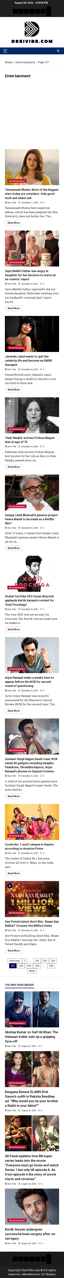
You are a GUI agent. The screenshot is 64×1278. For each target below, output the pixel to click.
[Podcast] (48, 8)
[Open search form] (58, 51)
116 (53, 960)
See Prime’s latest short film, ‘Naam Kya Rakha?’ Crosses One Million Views (32, 899)
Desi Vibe (11, 202)
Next (32, 970)
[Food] (43, 11)
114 (37, 960)
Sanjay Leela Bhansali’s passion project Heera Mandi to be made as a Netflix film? (32, 493)
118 (21, 965)
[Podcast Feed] (48, 13)
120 (37, 965)
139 (51, 965)
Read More (15, 222)
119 (29, 965)
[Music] (26, 11)
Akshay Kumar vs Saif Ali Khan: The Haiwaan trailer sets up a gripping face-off (31, 1036)
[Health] (37, 11)
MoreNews (29, 1274)
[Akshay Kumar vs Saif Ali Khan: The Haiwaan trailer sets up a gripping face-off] (32, 1009)
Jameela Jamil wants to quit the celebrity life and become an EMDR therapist (32, 334)
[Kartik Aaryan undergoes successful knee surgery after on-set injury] (32, 1207)
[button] (5, 50)
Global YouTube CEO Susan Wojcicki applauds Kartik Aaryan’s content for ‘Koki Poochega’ (32, 574)
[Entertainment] (20, 11)
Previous (14, 960)
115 (45, 960)
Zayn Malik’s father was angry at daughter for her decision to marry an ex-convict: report (32, 248)
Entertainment (17, 181)
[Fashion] (32, 11)
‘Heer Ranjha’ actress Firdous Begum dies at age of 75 (32, 415)
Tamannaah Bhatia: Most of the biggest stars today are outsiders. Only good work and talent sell (32, 167)
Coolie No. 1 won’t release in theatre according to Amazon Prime (32, 822)
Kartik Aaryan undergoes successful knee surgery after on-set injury (30, 1234)
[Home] (15, 11)
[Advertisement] (32, 115)
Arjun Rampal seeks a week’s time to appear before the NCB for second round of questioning (32, 655)
